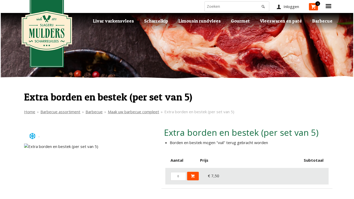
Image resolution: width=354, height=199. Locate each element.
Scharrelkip (156, 21)
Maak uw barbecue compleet (133, 111)
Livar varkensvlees (113, 21)
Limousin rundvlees (199, 21)
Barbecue (322, 21)
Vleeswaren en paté (281, 21)
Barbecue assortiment (60, 111)
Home (29, 111)
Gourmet (240, 21)
